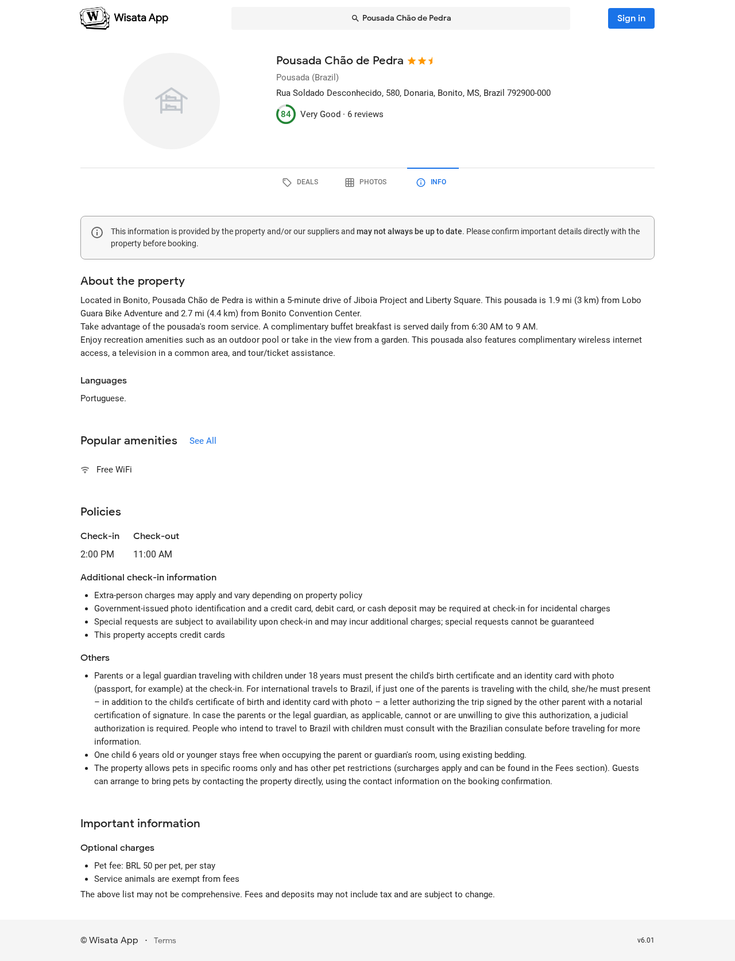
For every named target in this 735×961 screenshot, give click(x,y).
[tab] (302, 182)
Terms (165, 941)
